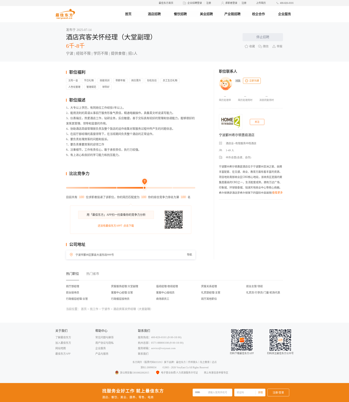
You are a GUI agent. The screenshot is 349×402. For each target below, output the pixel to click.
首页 (128, 14)
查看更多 (277, 192)
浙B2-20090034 (148, 367)
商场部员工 (162, 298)
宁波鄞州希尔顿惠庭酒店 (236, 135)
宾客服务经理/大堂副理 (124, 286)
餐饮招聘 (180, 14)
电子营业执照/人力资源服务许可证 (179, 372)
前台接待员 (72, 292)
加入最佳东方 (63, 342)
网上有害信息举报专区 (216, 372)
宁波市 (106, 309)
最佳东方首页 (166, 3)
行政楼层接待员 (120, 298)
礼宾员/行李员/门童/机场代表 (263, 292)
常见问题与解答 (104, 337)
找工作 (94, 309)
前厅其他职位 (209, 298)
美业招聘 (206, 14)
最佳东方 (181, 362)
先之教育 (205, 362)
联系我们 (143, 353)
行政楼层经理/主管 (77, 298)
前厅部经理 (72, 286)
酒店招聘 (154, 14)
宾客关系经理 (209, 286)
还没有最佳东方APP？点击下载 (116, 225)
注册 (208, 3)
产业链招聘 (232, 14)
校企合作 (258, 14)
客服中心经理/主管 (122, 292)
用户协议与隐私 (104, 342)
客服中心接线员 (165, 292)
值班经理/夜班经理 (167, 286)
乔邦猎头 (193, 362)
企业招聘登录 (194, 3)
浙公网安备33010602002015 (134, 372)
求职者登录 (231, 3)
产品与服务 (101, 353)
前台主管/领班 (254, 286)
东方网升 (137, 362)
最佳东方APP (62, 353)
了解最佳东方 (63, 337)
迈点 (214, 362)
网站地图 (60, 348)
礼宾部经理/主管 (210, 292)
